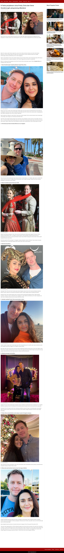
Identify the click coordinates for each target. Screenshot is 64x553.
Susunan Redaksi (48, 549)
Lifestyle (20, 1)
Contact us (57, 549)
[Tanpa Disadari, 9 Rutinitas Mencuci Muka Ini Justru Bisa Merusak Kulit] (55, 26)
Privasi (53, 549)
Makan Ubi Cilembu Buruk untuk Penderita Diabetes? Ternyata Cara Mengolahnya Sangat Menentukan (55, 59)
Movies (10, 1)
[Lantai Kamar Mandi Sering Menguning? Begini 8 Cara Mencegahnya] (55, 66)
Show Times (6, 1)
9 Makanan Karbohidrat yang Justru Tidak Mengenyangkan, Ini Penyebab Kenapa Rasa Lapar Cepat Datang (54, 45)
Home (2, 1)
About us (61, 549)
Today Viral (25, 1)
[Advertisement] (22, 45)
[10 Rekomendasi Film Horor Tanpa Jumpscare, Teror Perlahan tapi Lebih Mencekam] (55, 13)
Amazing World (15, 1)
